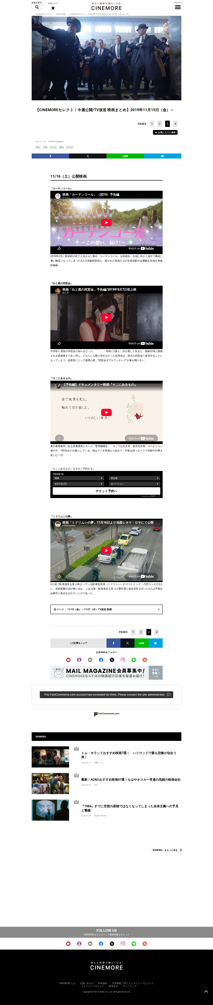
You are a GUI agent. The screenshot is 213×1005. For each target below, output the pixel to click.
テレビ (53, 147)
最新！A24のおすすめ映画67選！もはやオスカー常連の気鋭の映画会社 (131, 779)
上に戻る (206, 991)
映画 (38, 147)
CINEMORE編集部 (56, 142)
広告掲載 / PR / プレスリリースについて (133, 983)
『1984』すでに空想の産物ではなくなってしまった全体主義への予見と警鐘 (130, 808)
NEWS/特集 (60, 14)
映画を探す (37, 5)
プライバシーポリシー (92, 986)
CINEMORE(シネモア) (43, 14)
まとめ (69, 147)
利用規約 (102, 983)
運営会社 (113, 986)
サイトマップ (129, 986)
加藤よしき (98, 763)
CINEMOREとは (67, 983)
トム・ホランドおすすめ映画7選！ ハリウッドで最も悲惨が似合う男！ (129, 755)
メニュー (177, 5)
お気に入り (52, 6)
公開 (45, 147)
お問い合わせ (87, 983)
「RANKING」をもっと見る (164, 850)
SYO (96, 785)
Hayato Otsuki (100, 816)
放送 (61, 147)
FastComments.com (108, 713)
